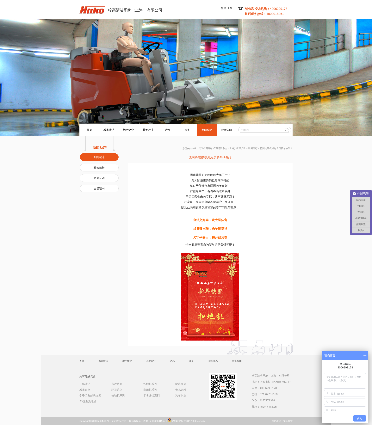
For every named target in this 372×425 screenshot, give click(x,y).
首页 (89, 129)
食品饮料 (180, 389)
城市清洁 (108, 129)
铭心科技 (288, 421)
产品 (167, 129)
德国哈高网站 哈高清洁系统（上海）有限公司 (222, 148)
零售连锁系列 (151, 395)
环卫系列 (116, 389)
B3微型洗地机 (87, 401)
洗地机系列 (150, 383)
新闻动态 (207, 129)
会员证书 (99, 188)
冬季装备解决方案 (90, 395)
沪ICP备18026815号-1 (155, 421)
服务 (187, 129)
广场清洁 (84, 383)
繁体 (223, 8)
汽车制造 (180, 395)
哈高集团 (226, 129)
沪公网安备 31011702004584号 (188, 421)
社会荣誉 (99, 167)
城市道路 (84, 389)
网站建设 (276, 421)
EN (230, 8)
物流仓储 (180, 383)
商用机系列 (150, 389)
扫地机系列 (118, 395)
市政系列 (116, 383)
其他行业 (148, 129)
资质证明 (99, 178)
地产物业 (128, 129)
